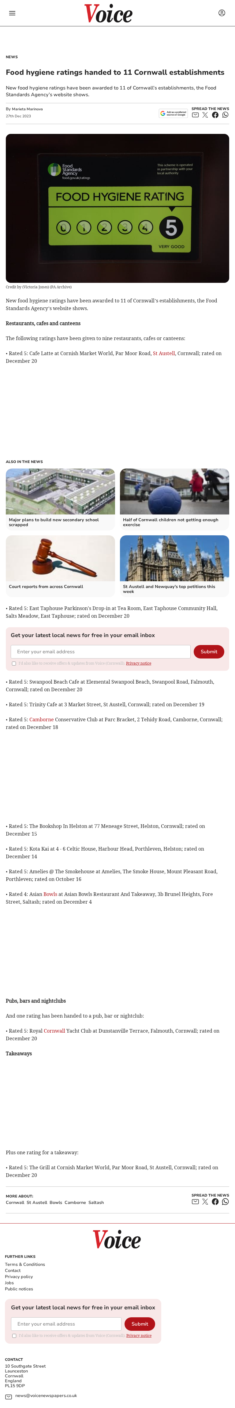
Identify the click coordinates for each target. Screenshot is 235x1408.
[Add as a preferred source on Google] (173, 113)
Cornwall (54, 1031)
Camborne (41, 719)
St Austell (164, 353)
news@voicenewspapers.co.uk (46, 1396)
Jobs (9, 1283)
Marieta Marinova (27, 109)
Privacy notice (138, 663)
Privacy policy (19, 1277)
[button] (12, 13)
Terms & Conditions (25, 1264)
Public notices (19, 1289)
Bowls (50, 894)
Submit (209, 651)
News (12, 57)
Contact (13, 1270)
